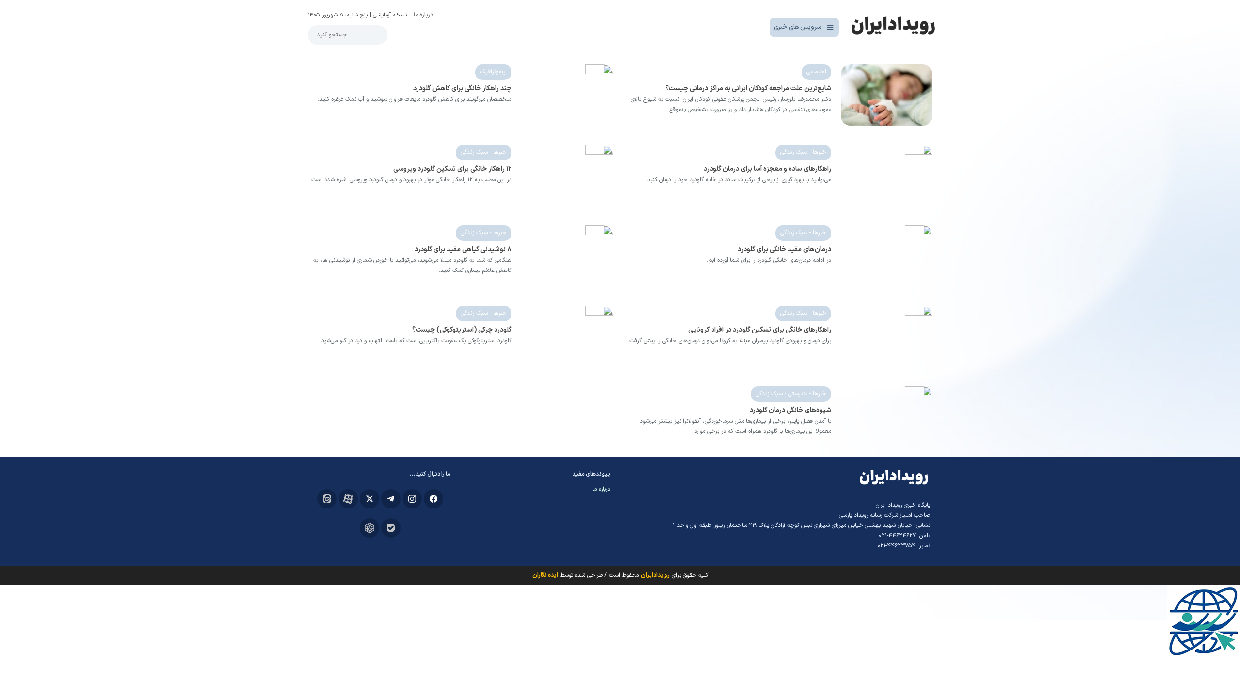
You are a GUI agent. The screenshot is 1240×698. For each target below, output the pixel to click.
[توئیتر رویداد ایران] (369, 498)
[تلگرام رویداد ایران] (391, 498)
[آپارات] (348, 498)
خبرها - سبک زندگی (803, 152)
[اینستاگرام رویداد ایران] (412, 498)
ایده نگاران (545, 575)
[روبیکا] (369, 528)
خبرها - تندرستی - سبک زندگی (791, 393)
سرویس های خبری (798, 27)
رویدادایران (655, 575)
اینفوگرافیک (493, 71)
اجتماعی (816, 71)
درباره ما (423, 15)
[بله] (391, 528)
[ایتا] (327, 498)
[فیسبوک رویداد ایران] (433, 498)
